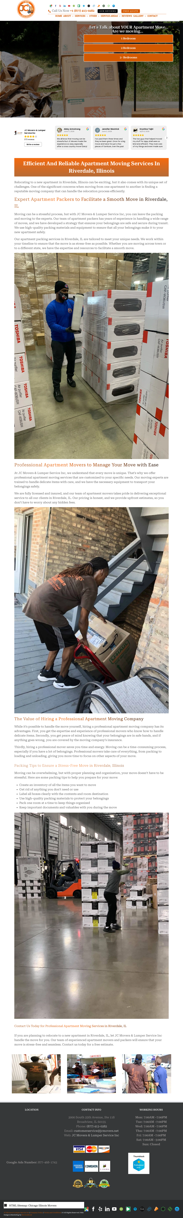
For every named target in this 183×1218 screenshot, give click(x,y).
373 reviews (29, 139)
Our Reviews (107, 11)
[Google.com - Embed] (32, 1134)
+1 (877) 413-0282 (82, 10)
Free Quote (130, 11)
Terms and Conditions (52, 1213)
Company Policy (36, 1213)
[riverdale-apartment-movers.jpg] (146, 1055)
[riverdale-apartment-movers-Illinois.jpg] (91, 1055)
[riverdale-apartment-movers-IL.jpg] (36, 1055)
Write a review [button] (33, 144)
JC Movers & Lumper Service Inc (95, 1135)
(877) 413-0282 (97, 1126)
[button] (167, 138)
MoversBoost (27, 1215)
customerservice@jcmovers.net (96, 1131)
